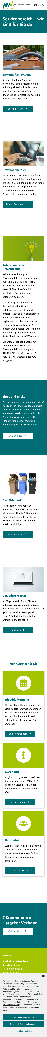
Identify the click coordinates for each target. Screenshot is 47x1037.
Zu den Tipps (15, 436)
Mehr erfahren (15, 534)
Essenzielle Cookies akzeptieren (23, 1024)
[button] (43, 976)
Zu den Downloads (15, 204)
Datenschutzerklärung (11, 1005)
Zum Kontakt (18, 870)
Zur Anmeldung (15, 108)
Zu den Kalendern (18, 733)
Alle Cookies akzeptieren (23, 1017)
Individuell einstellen (23, 1031)
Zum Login (15, 630)
